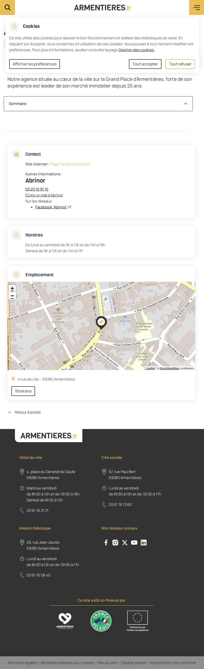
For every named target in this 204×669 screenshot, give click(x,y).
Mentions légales (22, 662)
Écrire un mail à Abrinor (44, 195)
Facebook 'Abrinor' (51, 207)
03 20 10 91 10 (36, 189)
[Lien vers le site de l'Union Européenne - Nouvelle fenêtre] (137, 621)
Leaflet (151, 368)
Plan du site (107, 662)
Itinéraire (23, 391)
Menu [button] (196, 7)
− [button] (12, 296)
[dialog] (102, 45)
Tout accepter (145, 64)
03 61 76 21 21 (38, 510)
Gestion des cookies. (136, 49)
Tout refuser (180, 64)
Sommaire (17, 103)
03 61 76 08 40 (39, 575)
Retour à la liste (24, 412)
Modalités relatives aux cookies (67, 662)
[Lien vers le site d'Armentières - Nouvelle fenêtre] (65, 621)
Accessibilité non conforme (173, 662)
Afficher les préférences (34, 64)
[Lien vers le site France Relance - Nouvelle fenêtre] (101, 621)
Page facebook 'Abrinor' (71, 164)
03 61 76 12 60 (120, 504)
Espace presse (133, 662)
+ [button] (12, 288)
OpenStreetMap (169, 368)
